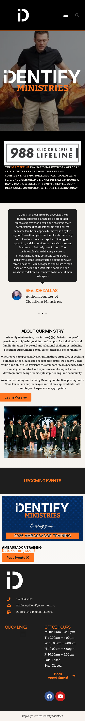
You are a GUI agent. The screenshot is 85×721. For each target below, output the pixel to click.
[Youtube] (60, 696)
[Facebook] (49, 696)
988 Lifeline (20, 167)
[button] (66, 15)
